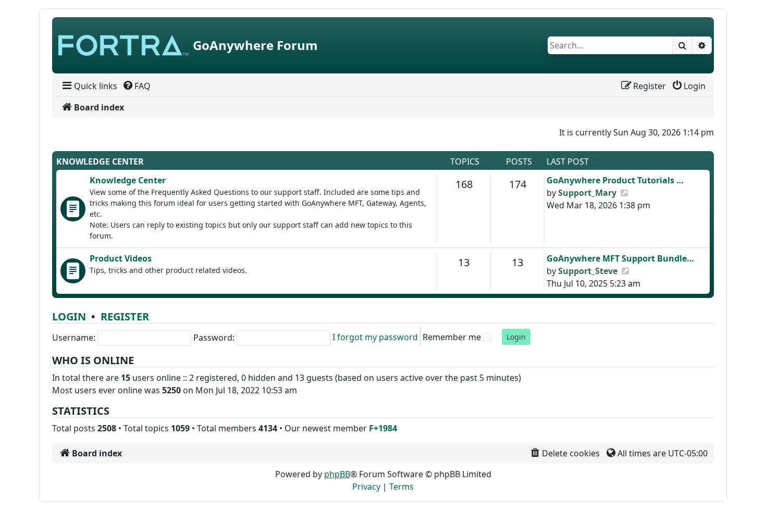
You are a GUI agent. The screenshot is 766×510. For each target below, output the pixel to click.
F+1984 (383, 428)
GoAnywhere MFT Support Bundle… (620, 258)
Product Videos (121, 258)
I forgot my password (375, 337)
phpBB (337, 474)
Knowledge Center (100, 161)
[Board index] (123, 45)
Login (69, 316)
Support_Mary (587, 192)
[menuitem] (88, 86)
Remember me (452, 337)
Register (125, 316)
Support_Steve (587, 271)
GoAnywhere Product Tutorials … (615, 180)
